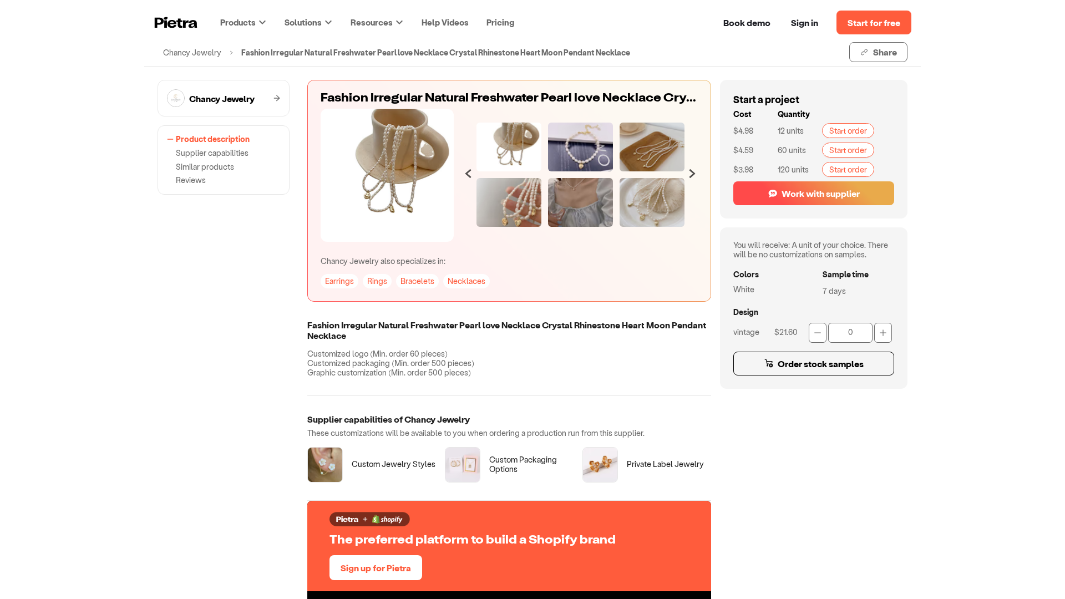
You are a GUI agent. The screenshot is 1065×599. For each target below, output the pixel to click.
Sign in (804, 22)
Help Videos (445, 22)
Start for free (874, 22)
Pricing (500, 22)
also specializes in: (383, 261)
